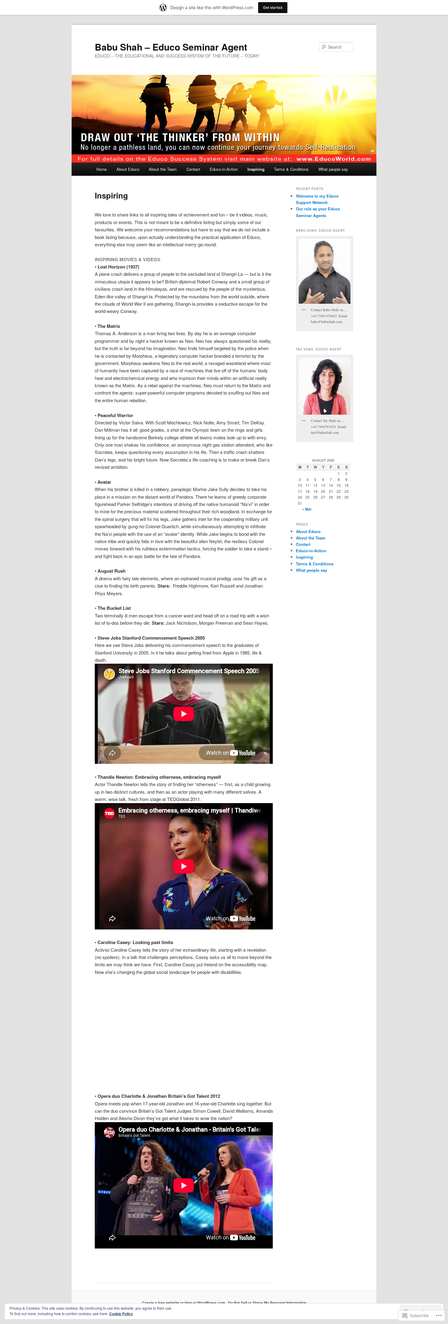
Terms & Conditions (291, 169)
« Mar (307, 509)
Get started (273, 7)
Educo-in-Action (224, 169)
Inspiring (256, 169)
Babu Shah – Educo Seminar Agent (171, 46)
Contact (193, 169)
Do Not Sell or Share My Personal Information (267, 1302)
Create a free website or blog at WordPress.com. (184, 1302)
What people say (333, 169)
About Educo (127, 169)
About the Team (163, 169)
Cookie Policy (121, 1313)
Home (101, 169)
